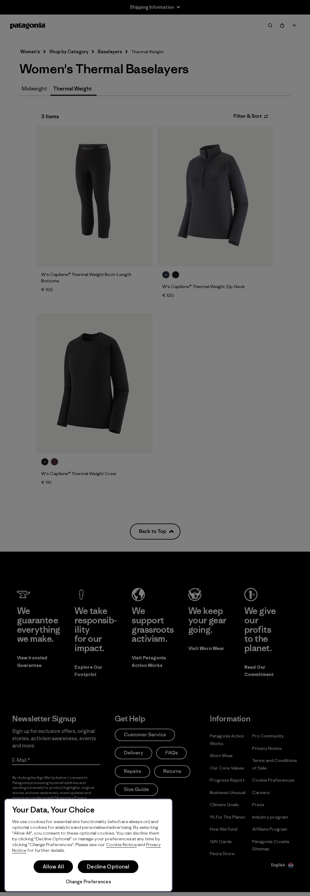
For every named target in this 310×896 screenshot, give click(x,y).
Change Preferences (88, 882)
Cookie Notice (121, 844)
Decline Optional (108, 866)
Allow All (53, 866)
